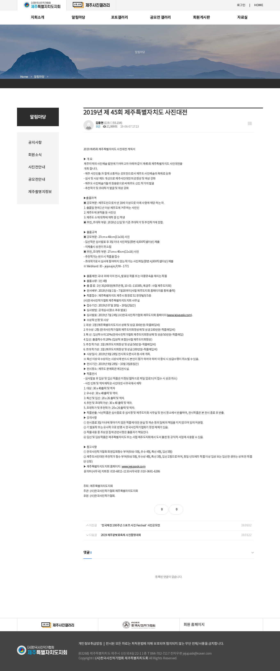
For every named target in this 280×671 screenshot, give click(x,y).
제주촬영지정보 (40, 192)
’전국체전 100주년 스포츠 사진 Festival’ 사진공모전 (130, 525)
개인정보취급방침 (90, 644)
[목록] (250, 123)
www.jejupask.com (179, 315)
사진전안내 (36, 167)
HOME (258, 5)
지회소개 (37, 17)
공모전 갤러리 (160, 17)
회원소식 (35, 155)
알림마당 (78, 17)
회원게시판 (201, 17)
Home (24, 77)
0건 (98, 126)
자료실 (242, 17)
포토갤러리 (119, 17)
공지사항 (35, 143)
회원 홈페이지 (223, 627)
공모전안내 (36, 179)
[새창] (91, 5)
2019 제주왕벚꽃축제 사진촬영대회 (121, 535)
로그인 (241, 5)
